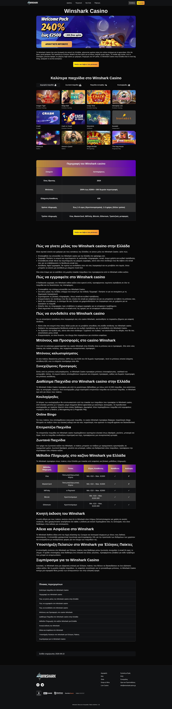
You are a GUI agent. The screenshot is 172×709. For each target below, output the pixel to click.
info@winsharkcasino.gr (128, 685)
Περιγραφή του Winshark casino (50, 594)
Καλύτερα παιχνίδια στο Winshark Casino (54, 590)
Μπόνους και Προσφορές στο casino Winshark (55, 612)
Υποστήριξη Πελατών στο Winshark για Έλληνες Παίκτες (59, 634)
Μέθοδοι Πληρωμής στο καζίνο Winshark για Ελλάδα (58, 621)
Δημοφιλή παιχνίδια (47, 85)
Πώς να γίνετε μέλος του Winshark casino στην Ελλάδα (58, 599)
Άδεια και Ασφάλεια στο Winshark (51, 630)
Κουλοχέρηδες (122, 85)
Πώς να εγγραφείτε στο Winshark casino (53, 603)
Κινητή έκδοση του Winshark (49, 626)
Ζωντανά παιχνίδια (71, 85)
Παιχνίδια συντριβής (97, 85)
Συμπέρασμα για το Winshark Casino (52, 639)
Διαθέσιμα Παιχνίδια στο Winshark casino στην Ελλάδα (58, 617)
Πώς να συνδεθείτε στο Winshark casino (53, 608)
